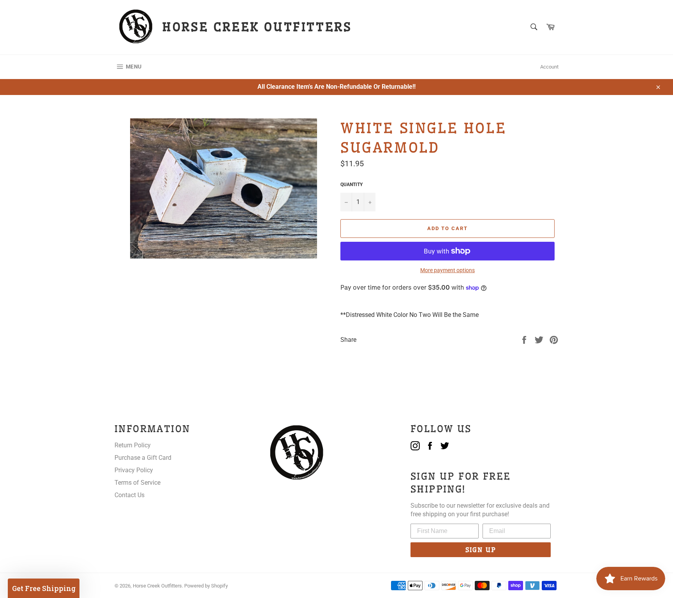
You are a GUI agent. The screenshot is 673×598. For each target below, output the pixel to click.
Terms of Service (137, 482)
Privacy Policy (134, 470)
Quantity (351, 184)
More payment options (447, 270)
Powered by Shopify (206, 586)
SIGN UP (480, 550)
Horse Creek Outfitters (157, 586)
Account (549, 67)
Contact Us (129, 495)
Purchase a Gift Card (143, 457)
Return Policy (133, 445)
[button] (43, 588)
